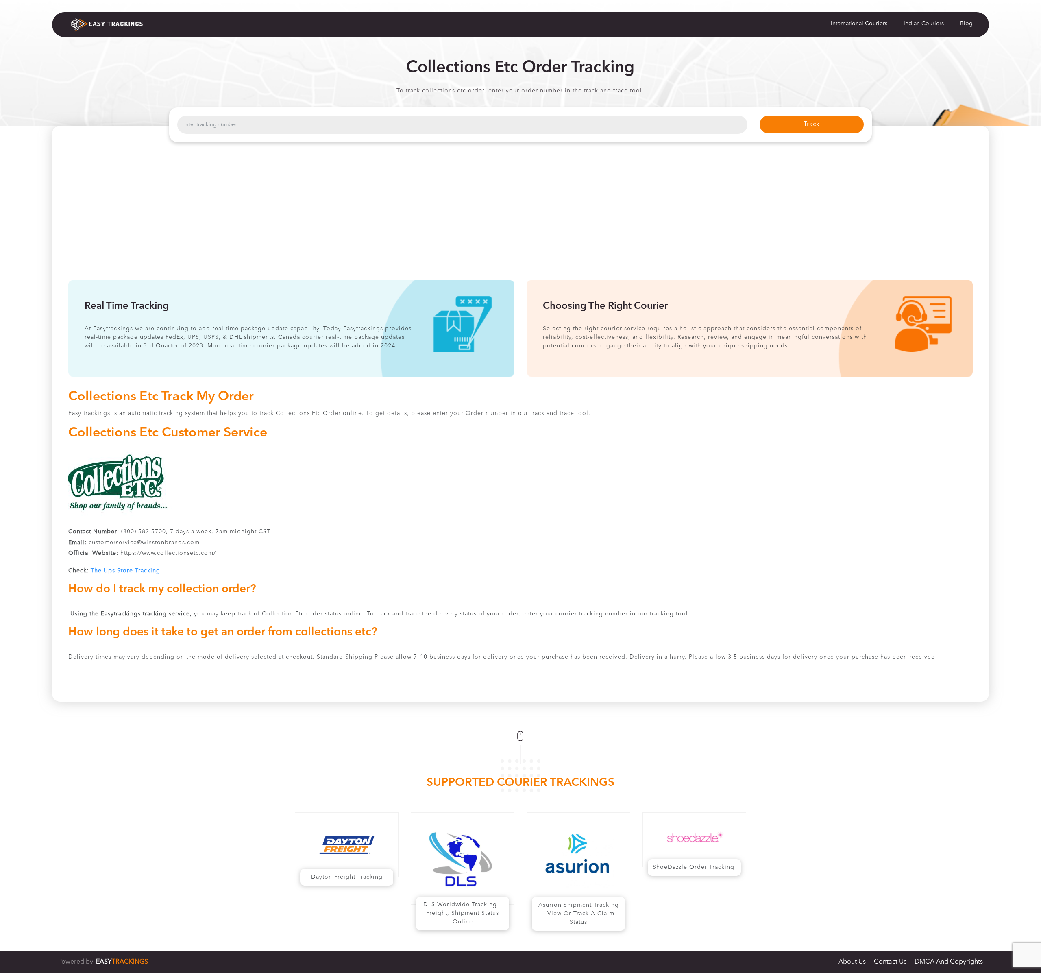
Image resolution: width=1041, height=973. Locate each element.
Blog (966, 23)
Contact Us (890, 962)
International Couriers (859, 23)
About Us (852, 962)
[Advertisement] (520, 219)
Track (811, 124)
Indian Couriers (924, 23)
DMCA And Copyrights (949, 962)
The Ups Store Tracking (125, 571)
